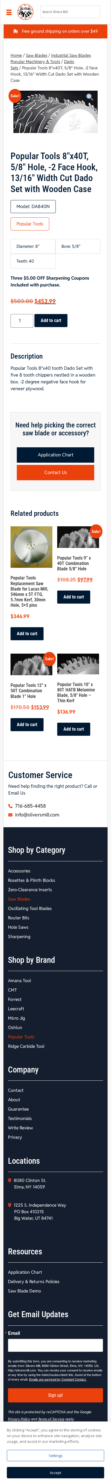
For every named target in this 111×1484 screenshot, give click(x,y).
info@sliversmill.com (36, 815)
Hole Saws (18, 927)
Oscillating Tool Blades (30, 908)
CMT (12, 990)
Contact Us (55, 472)
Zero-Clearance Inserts (30, 889)
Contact (16, 1090)
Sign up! (55, 1395)
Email (14, 1333)
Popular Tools (30, 224)
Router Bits (18, 917)
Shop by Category (36, 850)
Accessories (19, 871)
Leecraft (16, 1008)
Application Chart (55, 455)
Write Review (20, 1127)
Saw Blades (36, 55)
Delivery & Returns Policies (33, 1281)
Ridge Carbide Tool (26, 1046)
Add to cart (51, 320)
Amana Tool (19, 980)
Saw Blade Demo (24, 1291)
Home (16, 55)
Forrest (15, 999)
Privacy (15, 1137)
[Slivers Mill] (25, 12)
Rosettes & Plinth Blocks (31, 880)
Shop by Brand (31, 960)
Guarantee (18, 1109)
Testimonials (20, 1118)
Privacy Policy (19, 1419)
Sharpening (19, 936)
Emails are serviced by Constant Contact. (58, 1379)
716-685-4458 (30, 806)
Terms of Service (51, 1419)
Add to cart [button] (27, 633)
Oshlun (15, 1027)
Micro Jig (16, 1018)
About (14, 1099)
